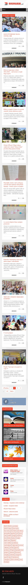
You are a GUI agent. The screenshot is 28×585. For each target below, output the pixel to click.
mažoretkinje (7, 545)
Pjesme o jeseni (8, 459)
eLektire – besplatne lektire (11, 505)
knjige (14, 535)
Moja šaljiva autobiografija (11, 442)
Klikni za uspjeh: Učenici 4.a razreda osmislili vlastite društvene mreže (14, 110)
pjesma (17, 547)
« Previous (6, 388)
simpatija (6, 554)
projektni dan (19, 550)
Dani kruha (16, 528)
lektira (9, 538)
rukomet (12, 552)
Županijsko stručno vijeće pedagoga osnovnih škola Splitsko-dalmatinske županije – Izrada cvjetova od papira (13, 184)
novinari (21, 545)
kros (5, 538)
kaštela (9, 535)
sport (5, 557)
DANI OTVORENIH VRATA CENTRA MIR (12, 35)
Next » (12, 391)
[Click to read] (14, 24)
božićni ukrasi (7, 528)
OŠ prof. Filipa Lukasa (9, 508)
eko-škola (20, 531)
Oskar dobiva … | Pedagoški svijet (15, 470)
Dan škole (13, 531)
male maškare (8, 542)
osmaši (11, 547)
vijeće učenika (14, 559)
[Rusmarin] (14, 4)
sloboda (12, 554)
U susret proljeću (8, 333)
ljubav (13, 538)
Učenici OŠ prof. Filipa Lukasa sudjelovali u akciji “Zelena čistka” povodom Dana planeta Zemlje (13, 147)
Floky (11, 491)
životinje (6, 562)
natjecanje (15, 545)
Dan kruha (7, 531)
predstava (6, 550)
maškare (15, 542)
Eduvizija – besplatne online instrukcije (14, 503)
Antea (12, 478)
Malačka (13, 540)
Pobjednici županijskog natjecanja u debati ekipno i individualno (13, 260)
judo (5, 535)
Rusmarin (17, 552)
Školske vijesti (8, 15)
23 (7, 391)
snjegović (18, 554)
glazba (13, 533)
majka (18, 538)
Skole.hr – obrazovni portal (11, 511)
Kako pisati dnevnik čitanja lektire (13, 425)
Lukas (12, 485)
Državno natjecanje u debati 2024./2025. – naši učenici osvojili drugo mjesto (13, 71)
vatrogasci (7, 559)
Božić (5, 526)
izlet (17, 533)
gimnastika (7, 533)
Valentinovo (15, 557)
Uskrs (9, 557)
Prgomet (13, 550)
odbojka (6, 547)
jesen (20, 533)
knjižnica (19, 535)
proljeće (6, 552)
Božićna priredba (12, 526)
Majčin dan (7, 540)
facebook (3, 577)
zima (21, 559)
